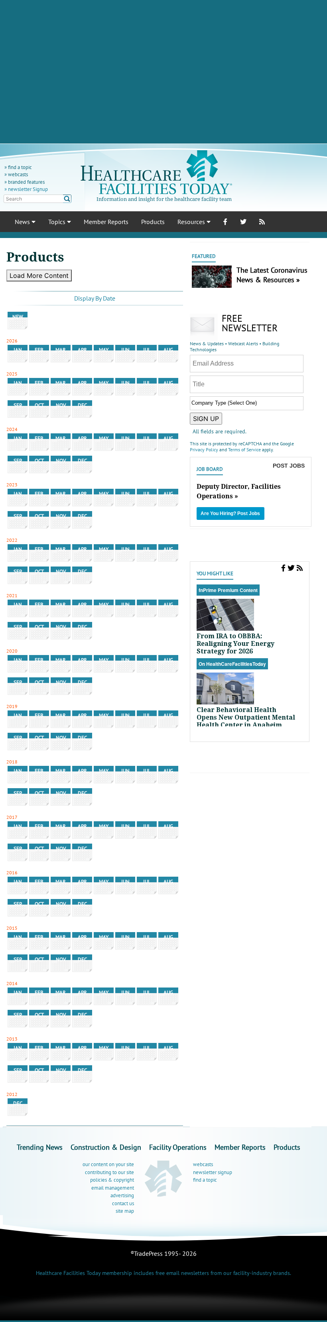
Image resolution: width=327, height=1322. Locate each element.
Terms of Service (244, 449)
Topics (57, 222)
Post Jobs (289, 465)
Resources (192, 222)
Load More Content (39, 275)
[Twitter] (291, 567)
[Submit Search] (67, 199)
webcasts (18, 174)
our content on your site (108, 1164)
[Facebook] (283, 567)
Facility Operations (178, 1147)
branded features (26, 182)
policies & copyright (112, 1179)
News (23, 222)
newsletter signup (212, 1172)
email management (112, 1187)
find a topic (20, 167)
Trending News (40, 1147)
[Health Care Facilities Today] (163, 1178)
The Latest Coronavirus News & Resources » (271, 275)
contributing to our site (109, 1172)
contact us (123, 1203)
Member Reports (106, 222)
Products (153, 222)
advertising (122, 1195)
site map (125, 1211)
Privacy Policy (204, 449)
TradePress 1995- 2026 (165, 1253)
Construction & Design (106, 1147)
